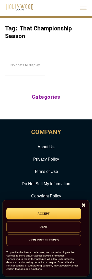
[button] (83, 205)
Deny (44, 226)
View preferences (44, 240)
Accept (44, 213)
